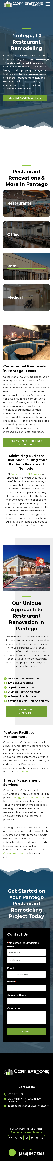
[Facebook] (10, 1137)
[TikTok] (42, 1137)
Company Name (16, 995)
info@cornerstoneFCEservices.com (28, 1105)
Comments (13, 1008)
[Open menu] (48, 4)
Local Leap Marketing (31, 1132)
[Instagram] (16, 1137)
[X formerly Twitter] (31, 1137)
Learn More (21, 771)
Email (11, 968)
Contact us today (13, 853)
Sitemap (15, 1132)
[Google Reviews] (21, 1137)
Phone (11, 981)
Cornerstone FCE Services (18, 55)
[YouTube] (37, 1137)
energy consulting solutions (29, 797)
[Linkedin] (26, 1137)
